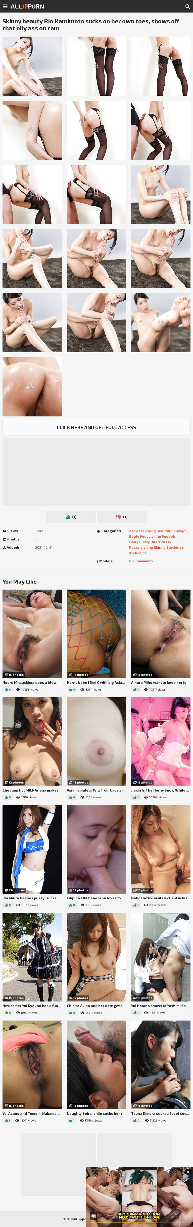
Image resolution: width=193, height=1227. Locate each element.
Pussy (166, 542)
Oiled (155, 542)
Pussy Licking (141, 547)
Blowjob (180, 531)
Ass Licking (146, 531)
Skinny (160, 547)
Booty (134, 536)
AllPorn (27, 6)
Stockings (175, 547)
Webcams (138, 553)
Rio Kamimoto (141, 561)
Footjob (168, 536)
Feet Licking (150, 536)
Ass (132, 531)
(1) (74, 517)
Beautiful (165, 531)
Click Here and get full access (96, 427)
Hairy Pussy (139, 542)
